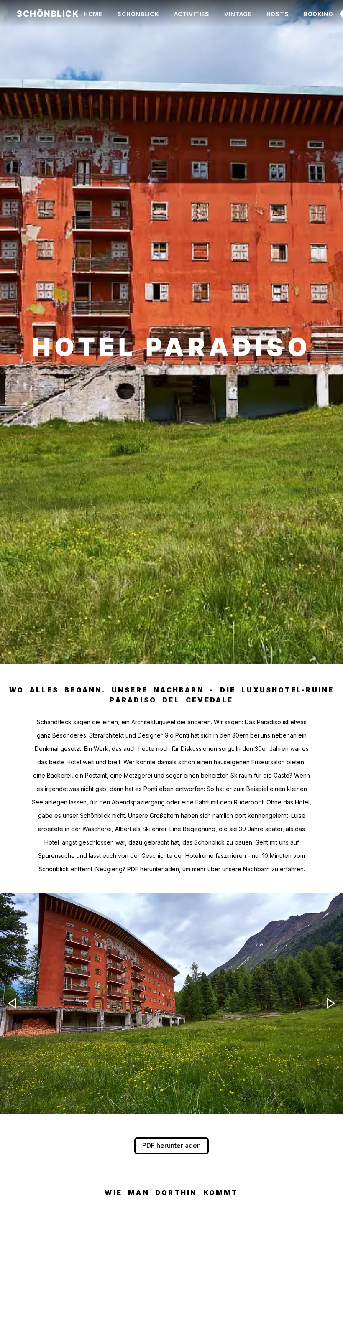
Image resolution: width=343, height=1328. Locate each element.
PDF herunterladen (171, 1145)
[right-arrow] (330, 1003)
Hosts (277, 14)
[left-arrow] (12, 1003)
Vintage (237, 14)
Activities (191, 14)
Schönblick (138, 14)
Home (93, 14)
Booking (318, 14)
